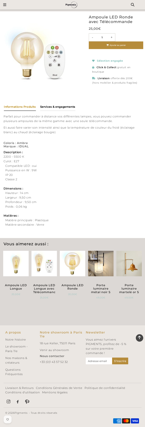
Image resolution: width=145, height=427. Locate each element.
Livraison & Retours (19, 388)
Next (75, 53)
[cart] (141, 5)
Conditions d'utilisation (22, 392)
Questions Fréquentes (14, 372)
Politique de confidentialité (105, 388)
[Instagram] (8, 401)
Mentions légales (55, 392)
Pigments (21, 412)
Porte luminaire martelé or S (129, 289)
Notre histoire (15, 339)
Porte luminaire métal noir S (101, 289)
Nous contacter (52, 356)
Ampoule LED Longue (16, 287)
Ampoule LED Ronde (72, 287)
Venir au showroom (54, 350)
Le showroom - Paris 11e (16, 349)
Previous (6, 53)
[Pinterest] (27, 401)
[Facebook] (17, 401)
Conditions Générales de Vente (59, 388)
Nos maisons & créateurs (16, 360)
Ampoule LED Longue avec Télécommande (45, 289)
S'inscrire (120, 361)
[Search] (133, 5)
